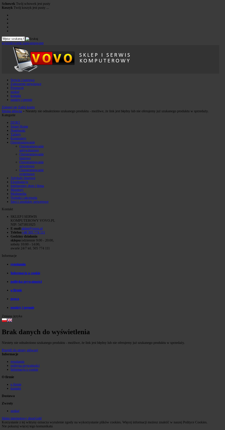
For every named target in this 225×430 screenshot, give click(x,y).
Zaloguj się (9, 107)
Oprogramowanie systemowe (31, 172)
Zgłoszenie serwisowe (26, 84)
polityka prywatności (26, 281)
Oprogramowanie (23, 142)
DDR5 (15, 122)
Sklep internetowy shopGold (22, 418)
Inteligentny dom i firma (27, 186)
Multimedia (18, 194)
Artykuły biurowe (23, 178)
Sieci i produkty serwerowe (30, 201)
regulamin (18, 264)
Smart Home (19, 126)
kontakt (16, 96)
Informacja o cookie (25, 273)
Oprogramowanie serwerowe (31, 164)
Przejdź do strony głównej (20, 350)
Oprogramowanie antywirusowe (31, 148)
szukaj (15, 92)
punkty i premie (21, 100)
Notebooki (18, 130)
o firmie (16, 290)
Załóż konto (26, 107)
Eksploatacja (19, 182)
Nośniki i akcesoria (24, 198)
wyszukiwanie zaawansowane (23, 43)
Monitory (17, 190)
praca (15, 299)
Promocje (17, 88)
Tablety (16, 134)
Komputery (18, 138)
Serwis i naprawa (22, 80)
